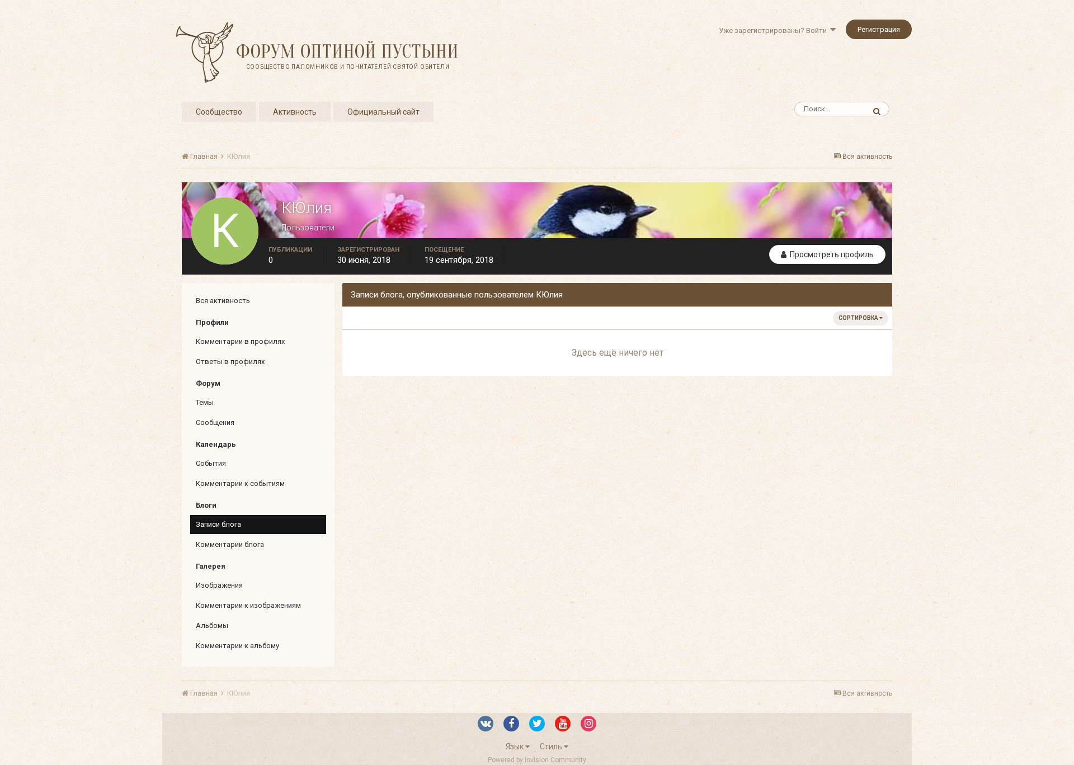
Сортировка (859, 318)
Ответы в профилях (230, 361)
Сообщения (215, 422)
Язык (515, 746)
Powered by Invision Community (537, 760)
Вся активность (223, 300)
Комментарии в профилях (240, 341)
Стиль (552, 746)
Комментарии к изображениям (248, 605)
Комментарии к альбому (237, 645)
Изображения (219, 585)
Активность (295, 111)
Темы (205, 402)
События (211, 463)
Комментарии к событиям (240, 483)
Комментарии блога (230, 544)
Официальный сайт (383, 111)
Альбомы (212, 625)
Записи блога (218, 524)
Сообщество (219, 111)
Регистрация (879, 29)
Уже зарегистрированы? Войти (774, 30)
